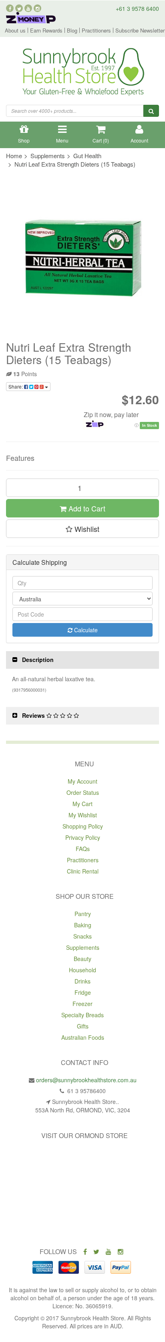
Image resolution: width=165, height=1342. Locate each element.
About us (15, 30)
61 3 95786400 (86, 1091)
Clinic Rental (83, 871)
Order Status (82, 792)
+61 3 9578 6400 (137, 8)
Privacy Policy (82, 837)
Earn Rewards (46, 30)
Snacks (82, 936)
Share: (16, 386)
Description (38, 660)
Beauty (82, 959)
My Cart (82, 804)
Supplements (82, 947)
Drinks (82, 981)
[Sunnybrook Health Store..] (82, 73)
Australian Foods (82, 1037)
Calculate (85, 630)
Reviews (34, 715)
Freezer (82, 1004)
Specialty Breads (82, 1015)
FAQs (83, 849)
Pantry (82, 914)
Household (82, 970)
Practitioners (96, 30)
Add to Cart (85, 508)
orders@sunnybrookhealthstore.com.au (86, 1080)
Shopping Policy (82, 826)
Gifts (83, 1026)
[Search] (151, 111)
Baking (82, 925)
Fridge (82, 992)
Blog (72, 30)
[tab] (82, 659)
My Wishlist (82, 815)
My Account (82, 781)
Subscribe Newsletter (140, 30)
